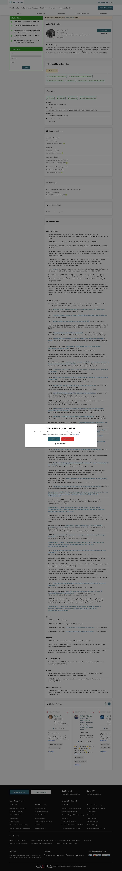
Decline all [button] (67, 439)
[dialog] (61, 435)
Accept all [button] (54, 439)
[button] (61, 444)
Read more (75, 434)
